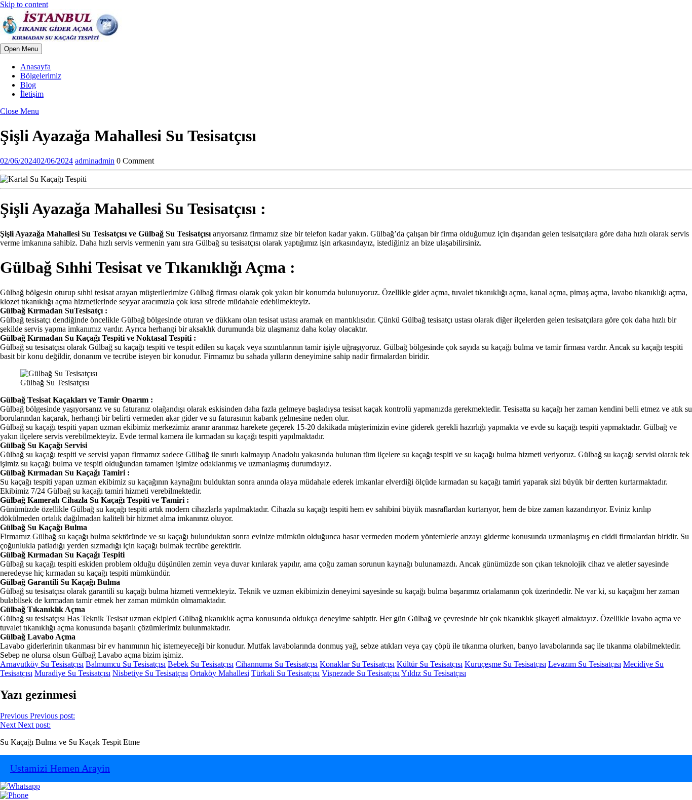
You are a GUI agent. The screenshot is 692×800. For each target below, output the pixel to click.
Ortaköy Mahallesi (219, 673)
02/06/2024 (36, 160)
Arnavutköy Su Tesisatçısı (42, 664)
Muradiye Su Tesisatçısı (72, 673)
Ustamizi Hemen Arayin (60, 768)
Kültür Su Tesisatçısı (430, 664)
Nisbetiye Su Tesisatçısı (150, 673)
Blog (28, 85)
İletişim (32, 94)
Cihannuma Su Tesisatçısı (277, 664)
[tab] (21, 49)
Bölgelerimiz (40, 75)
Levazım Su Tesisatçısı (584, 664)
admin (94, 160)
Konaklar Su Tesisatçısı (357, 664)
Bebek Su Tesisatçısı (201, 664)
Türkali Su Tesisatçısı (285, 673)
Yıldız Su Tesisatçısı (433, 673)
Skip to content (24, 4)
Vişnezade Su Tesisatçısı (361, 673)
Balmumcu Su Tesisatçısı (126, 664)
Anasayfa (35, 66)
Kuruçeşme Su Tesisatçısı (505, 664)
